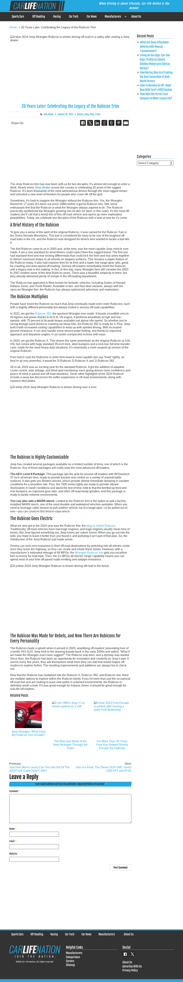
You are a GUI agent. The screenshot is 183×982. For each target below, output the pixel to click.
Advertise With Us (132, 966)
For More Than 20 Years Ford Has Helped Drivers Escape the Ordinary (112, 745)
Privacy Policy (130, 970)
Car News (92, 16)
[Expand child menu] (125, 17)
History (80, 114)
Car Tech (73, 16)
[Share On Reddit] (104, 123)
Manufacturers (113, 16)
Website (13, 853)
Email (12, 841)
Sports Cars (18, 16)
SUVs (92, 114)
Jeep (87, 114)
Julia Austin (48, 114)
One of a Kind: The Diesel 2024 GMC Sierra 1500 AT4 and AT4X (103, 767)
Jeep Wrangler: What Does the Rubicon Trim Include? (28, 733)
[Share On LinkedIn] (97, 123)
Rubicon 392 (43, 313)
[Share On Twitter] (90, 123)
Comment (14, 791)
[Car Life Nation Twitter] (132, 954)
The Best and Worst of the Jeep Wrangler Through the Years (70, 745)
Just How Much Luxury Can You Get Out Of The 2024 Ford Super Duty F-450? (39, 767)
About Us (136, 16)
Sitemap (70, 965)
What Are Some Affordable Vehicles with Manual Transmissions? (154, 47)
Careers (70, 961)
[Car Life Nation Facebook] (125, 954)
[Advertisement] (70, 154)
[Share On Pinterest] (119, 123)
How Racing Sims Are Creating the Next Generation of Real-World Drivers (156, 77)
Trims (97, 114)
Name (12, 828)
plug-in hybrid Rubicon (100, 525)
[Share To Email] (126, 123)
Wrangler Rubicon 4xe (89, 552)
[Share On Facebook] (83, 123)
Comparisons (73, 957)
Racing (57, 16)
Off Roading (38, 16)
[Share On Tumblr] (111, 123)
